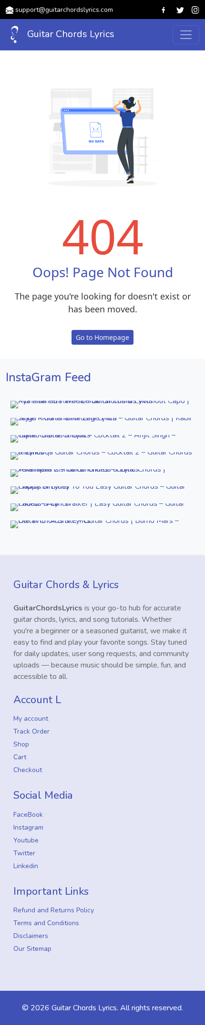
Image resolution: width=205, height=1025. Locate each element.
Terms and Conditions (46, 923)
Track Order (31, 731)
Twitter (24, 853)
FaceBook (28, 814)
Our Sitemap (32, 948)
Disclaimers (30, 935)
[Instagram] (195, 9)
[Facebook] (164, 9)
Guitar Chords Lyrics (69, 34)
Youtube (26, 840)
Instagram (28, 827)
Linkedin (25, 865)
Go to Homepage (102, 337)
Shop (21, 744)
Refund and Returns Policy (53, 910)
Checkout (27, 769)
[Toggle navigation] (186, 34)
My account (30, 718)
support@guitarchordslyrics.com (64, 9)
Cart (19, 757)
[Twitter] (180, 9)
